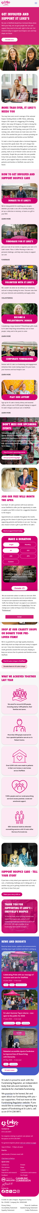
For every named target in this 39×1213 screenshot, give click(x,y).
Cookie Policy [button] (26, 605)
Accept (19, 617)
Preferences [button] (6, 610)
